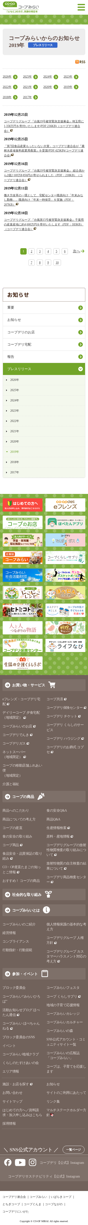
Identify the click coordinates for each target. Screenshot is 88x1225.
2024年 (47, 76)
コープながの (54, 1204)
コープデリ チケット (61, 716)
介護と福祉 (10, 784)
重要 (10, 307)
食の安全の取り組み (17, 836)
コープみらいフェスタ (62, 988)
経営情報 (9, 933)
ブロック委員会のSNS (18, 1037)
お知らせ (14, 320)
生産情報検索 (56, 828)
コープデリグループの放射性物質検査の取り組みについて (66, 850)
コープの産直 (12, 828)
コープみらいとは (26, 910)
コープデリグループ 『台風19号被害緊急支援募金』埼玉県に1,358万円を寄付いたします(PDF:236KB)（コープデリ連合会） (44, 126)
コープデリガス (14, 743)
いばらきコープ (61, 1197)
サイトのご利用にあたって (66, 1093)
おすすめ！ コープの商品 (21, 881)
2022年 (7, 87)
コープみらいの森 (59, 1031)
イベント (9, 1046)
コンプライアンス (15, 941)
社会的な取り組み (27, 894)
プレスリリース (19, 369)
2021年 (27, 87)
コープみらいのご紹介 (18, 924)
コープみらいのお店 (17, 726)
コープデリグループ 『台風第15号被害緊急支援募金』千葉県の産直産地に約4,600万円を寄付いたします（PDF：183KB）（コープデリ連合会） (44, 224)
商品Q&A (53, 819)
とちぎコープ (11, 1204)
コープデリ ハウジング (63, 738)
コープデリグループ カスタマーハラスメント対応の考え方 (66, 956)
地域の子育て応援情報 (62, 1005)
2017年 (27, 97)
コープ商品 (10, 845)
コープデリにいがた (15, 1211)
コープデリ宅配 (19, 344)
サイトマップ (12, 1101)
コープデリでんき (15, 735)
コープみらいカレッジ (62, 1013)
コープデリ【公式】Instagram (62, 1163)
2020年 (47, 87)
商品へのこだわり (15, 810)
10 (57, 262)
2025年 (27, 76)
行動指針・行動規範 (17, 950)
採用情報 (9, 1123)
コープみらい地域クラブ (20, 1054)
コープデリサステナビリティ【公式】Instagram (44, 1176)
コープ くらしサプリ (61, 996)
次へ (76, 251)
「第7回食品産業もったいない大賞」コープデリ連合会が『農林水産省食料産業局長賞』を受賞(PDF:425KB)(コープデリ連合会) (44, 150)
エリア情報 (10, 1071)
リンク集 (53, 1101)
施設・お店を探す (15, 1084)
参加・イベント (25, 974)
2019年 (68, 87)
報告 (10, 357)
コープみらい (38, 1197)
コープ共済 (54, 699)
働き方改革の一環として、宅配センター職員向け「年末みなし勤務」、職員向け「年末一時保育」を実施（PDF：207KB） (43, 200)
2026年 (7, 76)
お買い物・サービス (28, 685)
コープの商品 (23, 796)
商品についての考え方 (18, 819)
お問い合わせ (12, 1093)
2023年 (68, 76)
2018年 (7, 97)
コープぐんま (32, 1204)
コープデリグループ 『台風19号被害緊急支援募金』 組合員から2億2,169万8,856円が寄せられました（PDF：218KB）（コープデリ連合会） (44, 175)
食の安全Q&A (56, 810)
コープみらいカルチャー (64, 1022)
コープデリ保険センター (64, 708)
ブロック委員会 (14, 988)
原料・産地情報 (58, 836)
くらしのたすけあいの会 (20, 1063)
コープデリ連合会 (14, 1197)
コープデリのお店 (21, 332)
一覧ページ (73, 1149)
